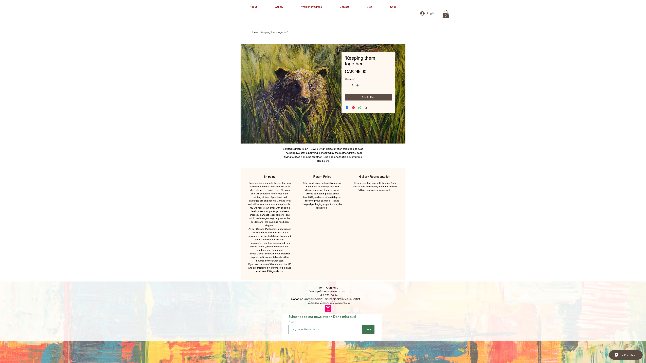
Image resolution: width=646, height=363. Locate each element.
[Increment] (358, 85)
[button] (445, 14)
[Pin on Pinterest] (353, 108)
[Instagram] (328, 308)
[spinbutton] (353, 85)
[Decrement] (347, 85)
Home (254, 32)
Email (292, 322)
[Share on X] (366, 108)
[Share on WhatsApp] (360, 108)
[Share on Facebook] (347, 108)
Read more (323, 160)
